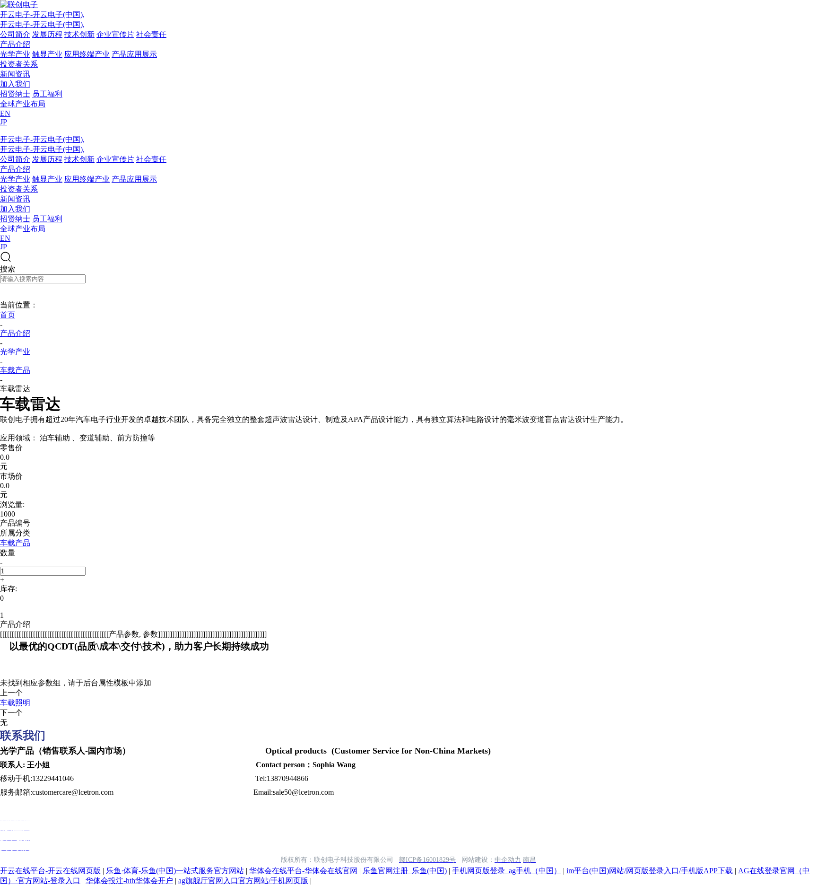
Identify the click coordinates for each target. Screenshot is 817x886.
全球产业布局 (22, 104)
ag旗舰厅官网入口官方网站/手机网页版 (243, 881)
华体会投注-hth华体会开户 (129, 881)
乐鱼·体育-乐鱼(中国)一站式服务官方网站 (175, 871)
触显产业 (47, 54)
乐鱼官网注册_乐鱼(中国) (405, 871)
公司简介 (15, 34)
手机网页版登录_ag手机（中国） (506, 871)
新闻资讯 (15, 74)
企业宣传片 (115, 34)
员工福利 (47, 94)
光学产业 (15, 54)
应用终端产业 (87, 54)
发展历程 (47, 34)
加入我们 (15, 84)
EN (5, 113)
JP (3, 122)
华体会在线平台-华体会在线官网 (303, 871)
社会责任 (151, 34)
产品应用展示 (134, 54)
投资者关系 (19, 64)
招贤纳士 (15, 94)
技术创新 (79, 34)
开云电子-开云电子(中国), (42, 14)
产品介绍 (15, 44)
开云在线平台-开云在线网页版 (50, 871)
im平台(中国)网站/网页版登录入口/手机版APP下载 (649, 871)
